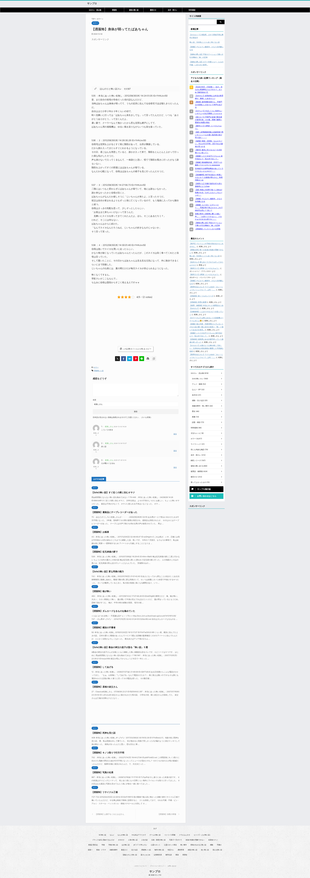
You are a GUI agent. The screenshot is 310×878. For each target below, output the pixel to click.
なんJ (112, 835)
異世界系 (181, 850)
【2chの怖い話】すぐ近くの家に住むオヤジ (113, 492)
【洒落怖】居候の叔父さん (105, 686)
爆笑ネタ (153, 10)
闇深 (177, 855)
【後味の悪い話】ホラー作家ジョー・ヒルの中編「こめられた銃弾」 (206, 63)
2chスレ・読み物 (95, 10)
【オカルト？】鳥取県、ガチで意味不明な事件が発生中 (206, 36)
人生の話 (144, 840)
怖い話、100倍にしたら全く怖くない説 (205, 42)
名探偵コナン (213, 840)
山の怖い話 (126, 845)
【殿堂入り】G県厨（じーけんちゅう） (205, 268)
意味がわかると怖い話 (198, 845)
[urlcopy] (153, 358)
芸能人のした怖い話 (130, 855)
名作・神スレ (172, 10)
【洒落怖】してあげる (102, 667)
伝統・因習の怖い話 (158, 840)
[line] (141, 358)
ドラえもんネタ (184, 835)
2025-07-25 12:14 (120, 460)
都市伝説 (169, 855)
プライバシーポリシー (157, 866)
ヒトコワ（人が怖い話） (202, 835)
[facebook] (123, 358)
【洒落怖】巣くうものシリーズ (201, 296)
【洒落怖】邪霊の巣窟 (198, 302)
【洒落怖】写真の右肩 (102, 772)
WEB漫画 (192, 10)
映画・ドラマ (101, 850)
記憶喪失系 (158, 855)
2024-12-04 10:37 (120, 443)
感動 (211, 845)
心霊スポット (155, 845)
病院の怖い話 (192, 850)
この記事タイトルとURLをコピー (136, 349)
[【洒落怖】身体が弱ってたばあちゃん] (129, 358)
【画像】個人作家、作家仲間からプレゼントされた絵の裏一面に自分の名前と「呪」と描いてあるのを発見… (206, 327)
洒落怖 (114, 10)
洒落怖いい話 (99, 371)
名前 (94, 400)
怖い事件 (183, 845)
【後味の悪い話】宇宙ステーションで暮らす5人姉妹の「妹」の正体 (206, 55)
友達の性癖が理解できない (195, 840)
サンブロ (92, 3)
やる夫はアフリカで (139, 835)
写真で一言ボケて (175, 840)
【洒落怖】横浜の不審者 (104, 627)
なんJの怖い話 (123, 835)
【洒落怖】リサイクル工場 (105, 792)
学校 (103, 845)
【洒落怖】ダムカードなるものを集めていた (113, 611)
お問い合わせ (172, 866)
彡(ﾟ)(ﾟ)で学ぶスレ (140, 845)
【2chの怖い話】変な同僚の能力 (108, 571)
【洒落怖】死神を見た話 (104, 733)
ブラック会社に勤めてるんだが (103, 840)
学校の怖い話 (113, 845)
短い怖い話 (205, 850)
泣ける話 (134, 850)
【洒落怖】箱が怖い (101, 591)
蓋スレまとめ (145, 855)
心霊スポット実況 (170, 845)
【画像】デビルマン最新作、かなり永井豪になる (206, 48)
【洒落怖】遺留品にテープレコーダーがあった (114, 512)
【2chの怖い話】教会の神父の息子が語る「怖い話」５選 (120, 647)
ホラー (96, 367)
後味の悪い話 (134, 10)
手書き (219, 845)
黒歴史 (184, 855)
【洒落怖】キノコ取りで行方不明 (108, 752)
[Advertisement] (112, 59)
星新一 (90, 850)
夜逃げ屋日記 (93, 845)
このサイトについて (140, 866)
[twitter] (117, 358)
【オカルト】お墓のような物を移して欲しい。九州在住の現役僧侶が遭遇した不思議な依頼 (206, 348)
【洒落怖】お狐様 (100, 532)
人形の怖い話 (133, 840)
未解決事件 (113, 850)
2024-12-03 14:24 (120, 426)
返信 (175, 434)
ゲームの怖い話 (155, 835)
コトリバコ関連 (169, 835)
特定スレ (171, 850)
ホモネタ (121, 840)
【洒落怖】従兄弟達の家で (105, 551)
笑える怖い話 (217, 850)
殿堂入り (124, 850)
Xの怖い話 (102, 835)
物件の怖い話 (159, 850)
